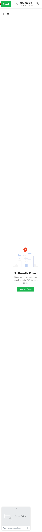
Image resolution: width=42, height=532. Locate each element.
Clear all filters (25, 289)
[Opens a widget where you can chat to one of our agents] (16, 518)
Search (6, 4)
